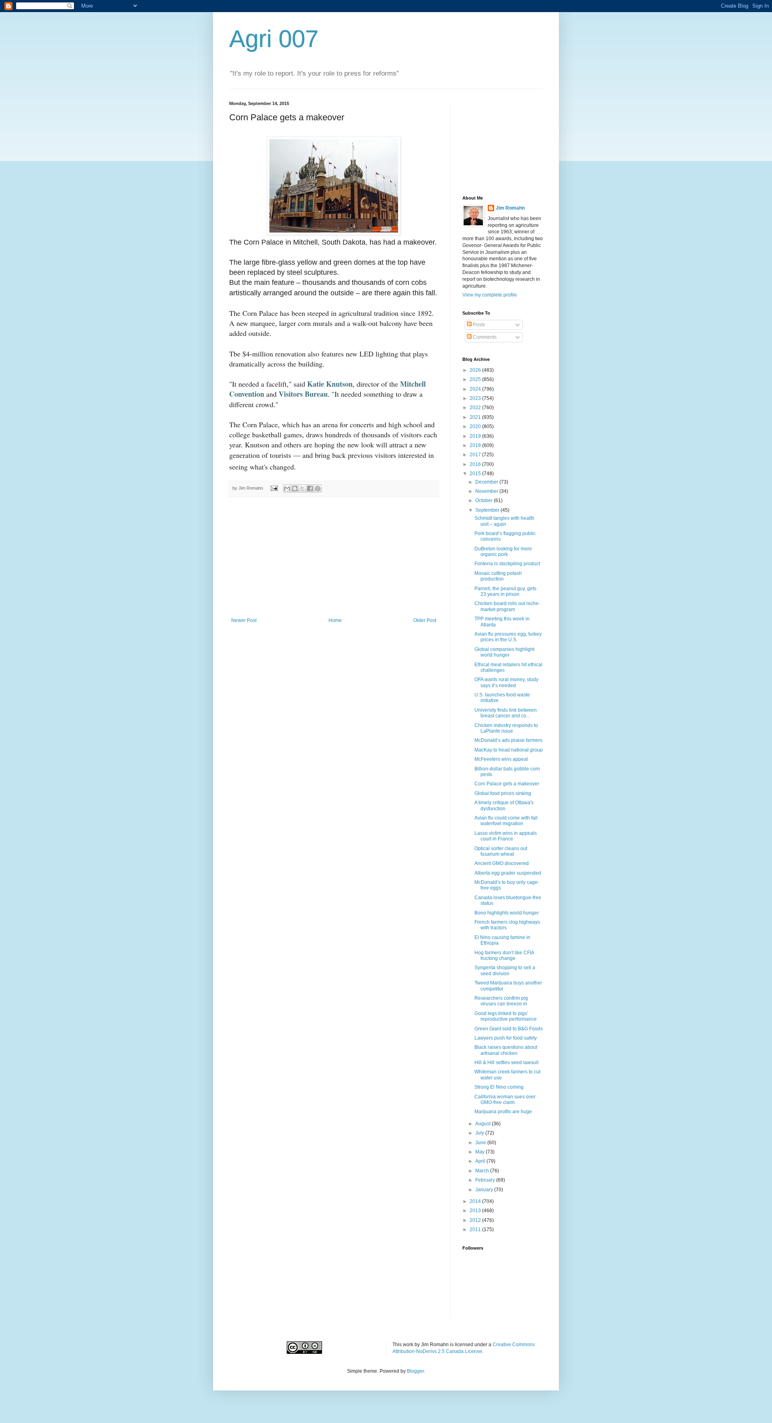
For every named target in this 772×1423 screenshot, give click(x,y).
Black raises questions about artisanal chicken (505, 1050)
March (482, 1171)
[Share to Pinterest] (318, 488)
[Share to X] (302, 488)
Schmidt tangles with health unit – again (504, 521)
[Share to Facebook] (310, 488)
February (485, 1180)
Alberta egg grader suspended (507, 873)
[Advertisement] (333, 557)
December (487, 482)
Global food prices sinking (502, 793)
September (488, 510)
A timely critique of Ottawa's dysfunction (504, 805)
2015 (476, 473)
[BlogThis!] (295, 488)
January (484, 1189)
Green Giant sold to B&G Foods (508, 1029)
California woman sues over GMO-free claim (505, 1099)
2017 (476, 454)
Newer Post (244, 620)
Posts (478, 324)
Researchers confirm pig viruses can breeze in (501, 1001)
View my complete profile (489, 295)
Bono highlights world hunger (506, 913)
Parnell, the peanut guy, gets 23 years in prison (505, 591)
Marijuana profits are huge (503, 1111)
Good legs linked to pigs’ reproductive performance (505, 1016)
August (483, 1123)
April (481, 1161)
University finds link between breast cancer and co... (505, 713)
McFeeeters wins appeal (501, 759)
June (481, 1142)
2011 (476, 1229)
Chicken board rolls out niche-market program (507, 606)
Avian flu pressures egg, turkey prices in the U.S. (508, 637)
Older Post (424, 620)
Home (335, 620)
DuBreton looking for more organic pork (503, 551)
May (480, 1152)
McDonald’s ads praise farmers (508, 740)
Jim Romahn (510, 208)
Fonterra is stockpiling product (507, 563)
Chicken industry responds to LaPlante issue (506, 728)
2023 (476, 398)
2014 (476, 1201)
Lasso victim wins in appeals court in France (505, 836)
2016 (476, 464)
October (484, 500)
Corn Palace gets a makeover (506, 784)
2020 (476, 426)
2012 (476, 1220)
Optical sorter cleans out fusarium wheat (500, 851)
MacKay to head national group (508, 750)
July (480, 1133)
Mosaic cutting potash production (498, 576)
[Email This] (287, 488)
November (487, 491)
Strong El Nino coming (499, 1087)
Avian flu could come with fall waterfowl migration (506, 820)
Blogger (415, 1371)
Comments (484, 337)
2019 (476, 436)
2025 (476, 379)
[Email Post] (274, 488)
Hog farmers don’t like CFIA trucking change (504, 955)
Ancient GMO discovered (501, 863)
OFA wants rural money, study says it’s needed (506, 682)
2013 (476, 1210)
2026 (476, 370)
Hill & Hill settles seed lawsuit (506, 1062)
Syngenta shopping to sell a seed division (504, 970)
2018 (476, 445)
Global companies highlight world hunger (504, 652)
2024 (476, 389)
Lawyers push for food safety (505, 1038)
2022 (476, 407)
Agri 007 (273, 38)
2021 (476, 417)
